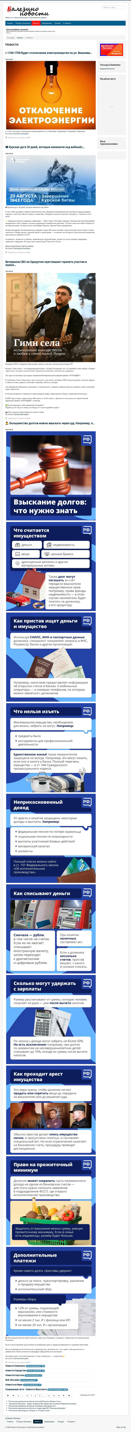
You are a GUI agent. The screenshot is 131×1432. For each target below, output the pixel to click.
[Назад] (13, 1395)
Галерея (57, 23)
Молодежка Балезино (22, 248)
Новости (36, 23)
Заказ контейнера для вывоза (15, 31)
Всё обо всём (12, 1380)
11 (49, 1395)
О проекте (67, 23)
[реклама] (111, 49)
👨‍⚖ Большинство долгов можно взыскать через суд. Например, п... (50, 423)
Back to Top (121, 1427)
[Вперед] (64, 1395)
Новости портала (14, 1375)
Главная (10, 23)
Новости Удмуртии (15, 1370)
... (23, 1395)
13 (59, 1395)
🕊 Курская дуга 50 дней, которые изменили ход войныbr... (44, 147)
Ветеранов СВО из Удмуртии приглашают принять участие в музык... (46, 263)
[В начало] (8, 1395)
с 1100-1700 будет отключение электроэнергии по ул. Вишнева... (48, 52)
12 (54, 1395)
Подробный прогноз (107, 69)
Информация (47, 23)
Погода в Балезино (22, 23)
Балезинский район (21, 133)
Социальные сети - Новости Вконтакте (26, 1389)
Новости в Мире (14, 1384)
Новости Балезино (15, 1365)
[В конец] (69, 1395)
